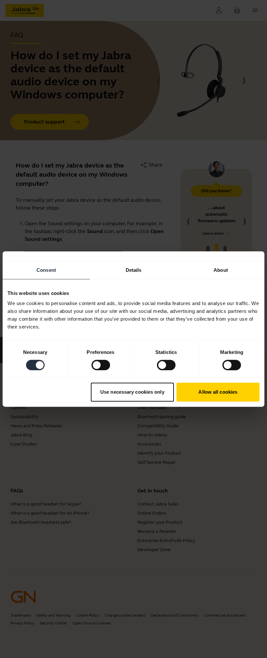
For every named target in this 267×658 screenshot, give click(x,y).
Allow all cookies (217, 392)
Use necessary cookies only (132, 392)
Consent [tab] (46, 270)
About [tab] (221, 270)
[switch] (100, 365)
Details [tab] (134, 270)
